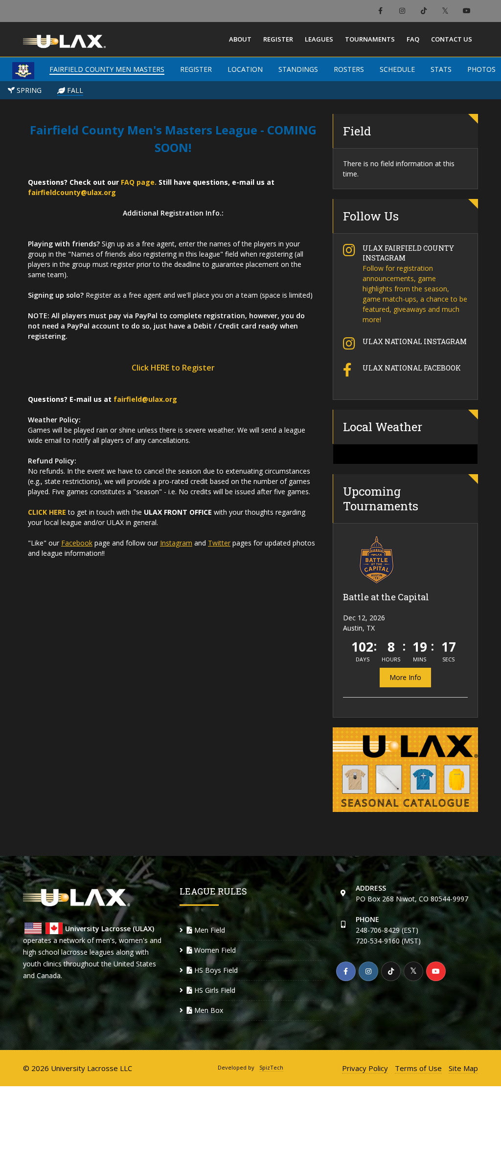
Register (278, 39)
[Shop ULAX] (405, 769)
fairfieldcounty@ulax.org (72, 192)
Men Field (208, 930)
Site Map (463, 1068)
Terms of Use (418, 1068)
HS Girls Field (213, 990)
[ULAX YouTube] (466, 11)
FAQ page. (139, 182)
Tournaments (370, 39)
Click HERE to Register (173, 367)
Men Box (207, 1010)
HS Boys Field (215, 970)
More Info (405, 677)
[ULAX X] (445, 11)
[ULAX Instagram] (402, 11)
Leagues (319, 39)
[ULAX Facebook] (380, 11)
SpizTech (271, 1067)
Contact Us (451, 39)
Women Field (214, 950)
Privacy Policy (365, 1068)
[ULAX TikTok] (423, 11)
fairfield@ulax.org (145, 399)
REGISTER (196, 69)
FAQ (413, 39)
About (240, 39)
